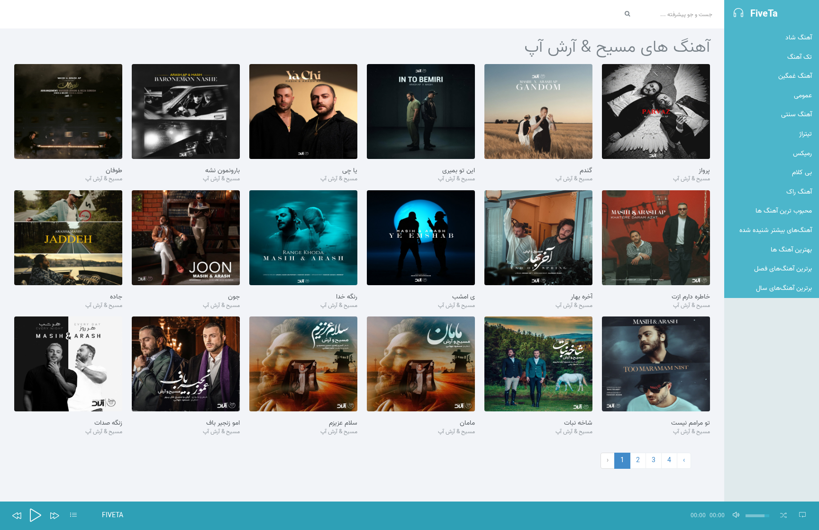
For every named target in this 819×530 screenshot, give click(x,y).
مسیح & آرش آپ (691, 179)
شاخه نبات (578, 423)
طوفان (114, 171)
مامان (467, 423)
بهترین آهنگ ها (791, 249)
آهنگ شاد (798, 37)
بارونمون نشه (222, 171)
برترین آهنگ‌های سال (784, 288)
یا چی (349, 171)
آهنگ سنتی (796, 114)
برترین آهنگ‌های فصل (783, 268)
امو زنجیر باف (223, 423)
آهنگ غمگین (795, 76)
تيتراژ (805, 134)
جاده (116, 297)
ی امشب (463, 297)
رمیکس (802, 153)
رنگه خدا (346, 297)
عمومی (803, 95)
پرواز (704, 171)
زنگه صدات (108, 423)
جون (234, 297)
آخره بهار (581, 297)
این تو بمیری (458, 171)
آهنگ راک (799, 191)
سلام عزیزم (343, 423)
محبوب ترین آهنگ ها (783, 210)
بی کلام (802, 172)
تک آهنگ (799, 57)
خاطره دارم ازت (691, 297)
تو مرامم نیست (690, 423)
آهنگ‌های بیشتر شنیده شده (775, 230)
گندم (586, 171)
